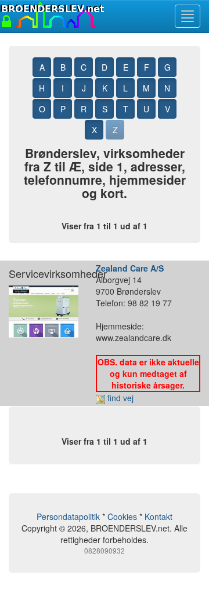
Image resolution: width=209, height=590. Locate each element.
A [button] (42, 67)
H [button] (42, 88)
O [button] (42, 109)
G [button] (167, 67)
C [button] (84, 67)
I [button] (63, 88)
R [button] (84, 109)
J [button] (84, 88)
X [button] (94, 129)
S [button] (104, 109)
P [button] (63, 109)
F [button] (146, 67)
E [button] (125, 67)
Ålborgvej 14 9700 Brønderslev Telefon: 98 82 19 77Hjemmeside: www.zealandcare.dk (147, 333)
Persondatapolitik (68, 516)
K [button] (104, 88)
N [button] (167, 88)
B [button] (63, 67)
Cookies (122, 516)
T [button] (125, 109)
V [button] (167, 109)
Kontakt (158, 516)
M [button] (146, 88)
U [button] (146, 109)
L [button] (125, 88)
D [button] (104, 67)
